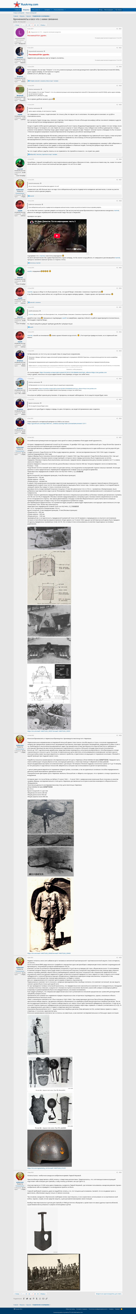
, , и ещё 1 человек (44, 81)
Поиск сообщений (31, 13)
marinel (20, 169)
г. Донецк (22, 119)
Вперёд (43, 25)
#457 (120, 437)
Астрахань (22, 100)
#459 (120, 957)
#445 (120, 104)
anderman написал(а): (35, 204)
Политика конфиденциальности (98, 1309)
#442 (120, 48)
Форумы (26, 10)
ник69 (20, 114)
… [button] (23, 25)
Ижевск (23, 81)
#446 (120, 159)
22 (29, 25)
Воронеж (23, 62)
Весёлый (20, 95)
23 (32, 25)
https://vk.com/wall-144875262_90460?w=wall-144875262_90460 (49, 953)
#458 (120, 735)
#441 (120, 29)
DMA (16, 22)
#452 (120, 332)
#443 (120, 66)
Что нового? (36, 10)
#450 (120, 288)
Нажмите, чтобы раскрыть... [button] (74, 369)
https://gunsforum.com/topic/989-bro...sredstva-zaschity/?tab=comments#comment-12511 (56, 423)
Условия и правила (81, 1309)
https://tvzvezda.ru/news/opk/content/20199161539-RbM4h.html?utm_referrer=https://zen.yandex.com (73, 372)
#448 (120, 201)
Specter (20, 388)
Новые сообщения (18, 13)
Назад (17, 25)
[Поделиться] (117, 29)
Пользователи (59, 10)
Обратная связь (70, 1309)
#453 (120, 351)
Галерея (47, 10)
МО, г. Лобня (22, 393)
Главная (17, 10)
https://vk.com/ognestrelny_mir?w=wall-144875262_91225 (46, 1168)
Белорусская (22, 43)
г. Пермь (23, 196)
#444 (120, 85)
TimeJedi (20, 57)
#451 (120, 307)
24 (35, 25)
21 (26, 25)
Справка (111, 1309)
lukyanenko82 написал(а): (36, 51)
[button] (42, 9)
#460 (120, 1172)
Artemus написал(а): (34, 89)
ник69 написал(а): (34, 311)
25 (37, 25)
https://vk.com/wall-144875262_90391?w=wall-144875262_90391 (49, 731)
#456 (120, 418)
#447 (120, 179)
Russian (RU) (18, 1309)
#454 (120, 378)
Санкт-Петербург (20, 175)
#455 (120, 399)
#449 (120, 267)
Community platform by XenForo (68, 1312)
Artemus (20, 76)
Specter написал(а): (34, 403)
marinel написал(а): (34, 183)
